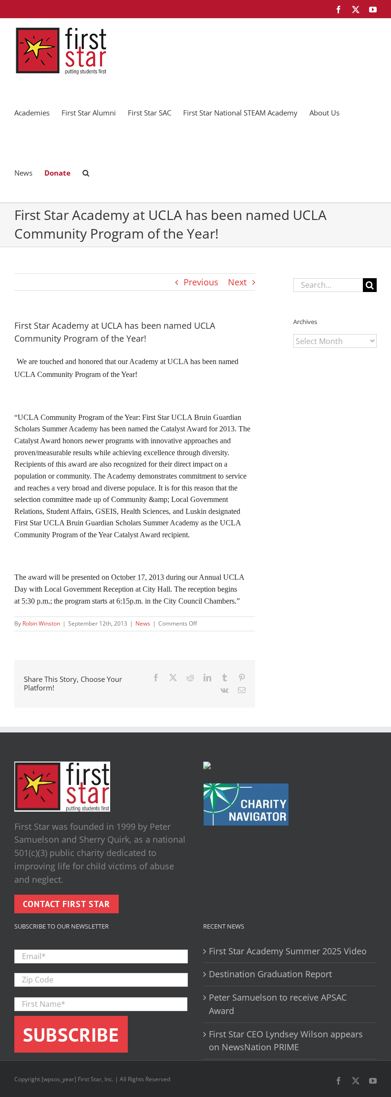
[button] (85, 172)
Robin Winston (41, 623)
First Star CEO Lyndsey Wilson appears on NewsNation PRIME (286, 1040)
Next (237, 282)
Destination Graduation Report (270, 974)
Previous (201, 282)
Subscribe (71, 1034)
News (142, 623)
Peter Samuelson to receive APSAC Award (278, 1004)
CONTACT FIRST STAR (66, 904)
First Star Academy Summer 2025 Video (288, 951)
